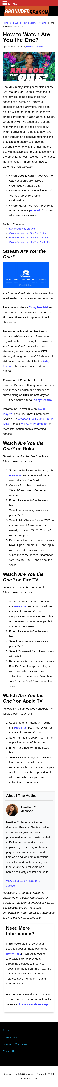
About (6, 1030)
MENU (12, 4)
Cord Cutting (15, 23)
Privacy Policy (11, 1037)
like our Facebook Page (33, 1004)
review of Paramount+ (34, 423)
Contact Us (9, 1051)
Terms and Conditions (15, 1044)
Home (5, 23)
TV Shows (42, 23)
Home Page (13, 953)
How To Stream (29, 23)
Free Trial (15, 475)
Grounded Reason (29, 11)
